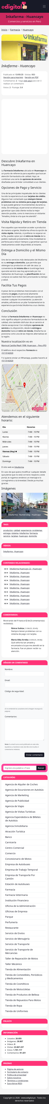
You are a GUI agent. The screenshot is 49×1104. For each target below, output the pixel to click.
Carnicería (10, 842)
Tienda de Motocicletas (17, 989)
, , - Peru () (23, 345)
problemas (37, 530)
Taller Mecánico (13, 964)
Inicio (4, 29)
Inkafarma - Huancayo (13, 551)
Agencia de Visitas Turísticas (20, 811)
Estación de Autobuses (17, 884)
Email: (7, 680)
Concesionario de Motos (18, 858)
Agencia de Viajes (14, 806)
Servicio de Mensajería (17, 938)
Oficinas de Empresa (16, 911)
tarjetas (14, 536)
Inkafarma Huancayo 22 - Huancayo (26, 568)
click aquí (28, 80)
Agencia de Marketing (17, 795)
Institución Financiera (17, 900)
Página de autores (15, 1069)
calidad (17, 530)
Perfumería (11, 922)
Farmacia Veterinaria (16, 895)
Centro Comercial (14, 847)
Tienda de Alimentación (18, 969)
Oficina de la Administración (20, 906)
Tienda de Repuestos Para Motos (23, 1000)
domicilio (33, 536)
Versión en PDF (31, 77)
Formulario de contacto (17, 1072)
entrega (6, 533)
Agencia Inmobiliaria (16, 826)
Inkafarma (19, 467)
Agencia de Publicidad (17, 800)
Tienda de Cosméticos (17, 983)
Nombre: (9, 669)
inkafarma (24, 533)
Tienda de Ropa (13, 1005)
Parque (9, 916)
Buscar (41, 768)
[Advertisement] (24, 126)
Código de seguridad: (14, 691)
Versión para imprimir (13, 77)
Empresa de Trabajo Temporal (21, 869)
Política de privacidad (16, 1075)
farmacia (34, 533)
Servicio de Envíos (15, 933)
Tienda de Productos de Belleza (22, 994)
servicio (6, 536)
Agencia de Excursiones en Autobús (24, 789)
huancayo (23, 536)
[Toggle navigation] (44, 6)
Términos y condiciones (17, 1080)
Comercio (10, 853)
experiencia (26, 530)
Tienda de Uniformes (16, 1011)
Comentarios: (11, 716)
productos (8, 530)
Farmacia (15, 29)
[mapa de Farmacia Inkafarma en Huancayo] (24, 411)
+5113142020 (7, 353)
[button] (24, 47)
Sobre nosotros (14, 1077)
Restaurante (11, 927)
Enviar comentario (34, 755)
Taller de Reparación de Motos (21, 958)
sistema (14, 533)
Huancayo (28, 29)
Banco (8, 837)
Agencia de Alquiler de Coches (21, 784)
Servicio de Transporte (17, 944)
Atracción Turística (15, 831)
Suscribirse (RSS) (14, 1083)
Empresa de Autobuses (17, 864)
